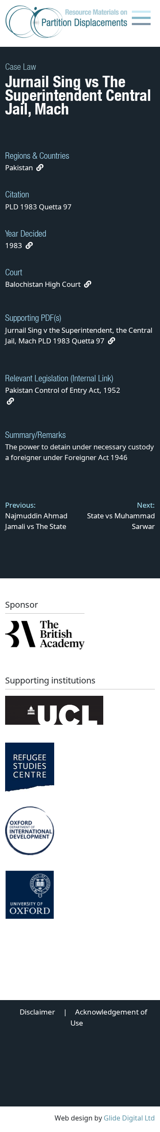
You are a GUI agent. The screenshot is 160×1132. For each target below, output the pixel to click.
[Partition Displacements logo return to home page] (68, 22)
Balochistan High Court (43, 284)
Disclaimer (37, 1012)
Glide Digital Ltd (129, 1118)
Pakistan (19, 167)
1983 (13, 245)
